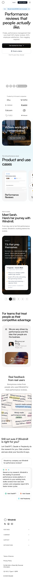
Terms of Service (9, 556)
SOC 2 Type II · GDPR (11, 571)
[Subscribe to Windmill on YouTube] (12, 524)
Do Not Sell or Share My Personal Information (13, 566)
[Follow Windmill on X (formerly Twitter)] (5, 524)
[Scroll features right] (30, 186)
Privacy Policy (8, 560)
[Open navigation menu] (30, 2)
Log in (13, 2)
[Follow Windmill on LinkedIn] (8, 524)
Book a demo (22, 2)
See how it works (15, 138)
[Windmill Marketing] (6, 2)
